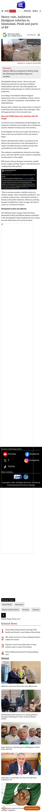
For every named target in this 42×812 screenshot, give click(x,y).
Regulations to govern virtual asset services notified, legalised (18, 809)
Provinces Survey (32, 808)
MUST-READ (7, 604)
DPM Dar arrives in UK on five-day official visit (19, 686)
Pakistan (27, 11)
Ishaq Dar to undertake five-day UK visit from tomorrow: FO (18, 779)
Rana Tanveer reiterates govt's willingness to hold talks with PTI (20, 748)
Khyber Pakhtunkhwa (10, 609)
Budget (12, 11)
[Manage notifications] (4, 808)
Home (6, 11)
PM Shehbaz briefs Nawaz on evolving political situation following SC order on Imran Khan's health (19, 717)
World (35, 11)
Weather (25, 609)
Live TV (19, 11)
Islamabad (19, 604)
